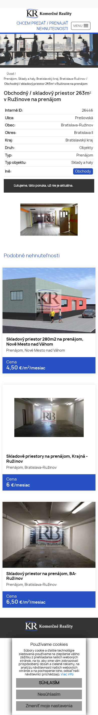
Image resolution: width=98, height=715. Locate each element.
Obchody (83, 171)
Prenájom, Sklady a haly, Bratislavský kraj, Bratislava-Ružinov (45, 78)
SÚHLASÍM (49, 683)
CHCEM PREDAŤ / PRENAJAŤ (42, 23)
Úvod (10, 73)
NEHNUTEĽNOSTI (52, 29)
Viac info (67, 674)
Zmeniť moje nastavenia (49, 706)
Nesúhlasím (49, 694)
